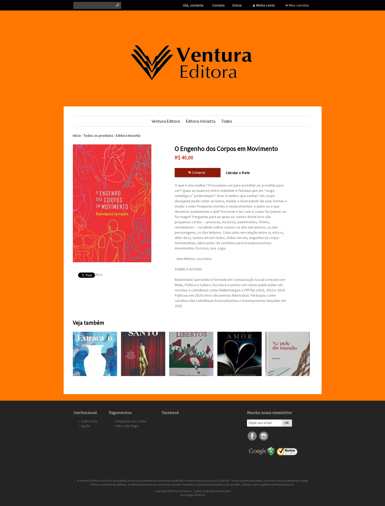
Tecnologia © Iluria (192, 495)
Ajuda (85, 425)
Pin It (99, 275)
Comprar (197, 172)
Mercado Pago (127, 425)
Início (77, 135)
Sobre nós (89, 421)
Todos (226, 121)
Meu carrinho (299, 5)
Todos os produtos (98, 135)
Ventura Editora (166, 121)
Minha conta (265, 5)
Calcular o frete (238, 172)
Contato (218, 5)
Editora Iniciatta (200, 121)
